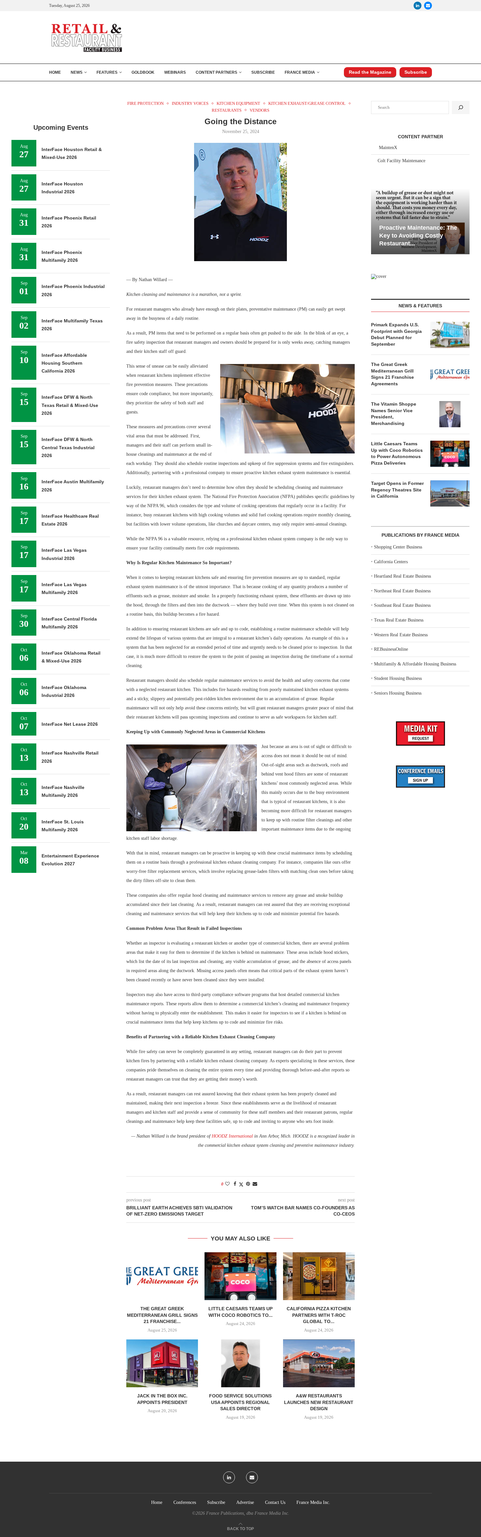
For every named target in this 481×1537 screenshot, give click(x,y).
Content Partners (216, 72)
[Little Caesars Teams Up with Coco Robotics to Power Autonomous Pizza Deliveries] (240, 1276)
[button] (377, 220)
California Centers (391, 561)
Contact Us (275, 1502)
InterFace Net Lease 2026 (70, 724)
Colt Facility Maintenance (401, 160)
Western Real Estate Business (401, 634)
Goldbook (143, 72)
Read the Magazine (370, 72)
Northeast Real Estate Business (402, 590)
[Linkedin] (417, 6)
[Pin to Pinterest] (248, 1184)
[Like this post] (227, 1184)
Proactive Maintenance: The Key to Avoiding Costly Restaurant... (418, 235)
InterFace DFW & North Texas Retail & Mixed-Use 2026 (70, 405)
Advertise (245, 1502)
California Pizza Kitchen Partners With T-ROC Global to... (319, 1315)
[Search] (461, 107)
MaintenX (388, 147)
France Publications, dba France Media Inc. (247, 1513)
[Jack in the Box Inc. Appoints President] (162, 1363)
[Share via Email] (255, 1184)
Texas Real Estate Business (398, 620)
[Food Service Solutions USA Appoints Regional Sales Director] (240, 1363)
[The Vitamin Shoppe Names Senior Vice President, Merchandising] (450, 414)
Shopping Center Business (398, 547)
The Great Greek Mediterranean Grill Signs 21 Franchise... (162, 1315)
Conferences (184, 1502)
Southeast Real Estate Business (402, 605)
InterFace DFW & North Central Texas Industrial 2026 (68, 447)
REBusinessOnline (391, 649)
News (76, 72)
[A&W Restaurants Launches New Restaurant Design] (319, 1363)
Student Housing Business (398, 678)
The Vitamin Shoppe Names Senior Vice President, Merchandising (393, 413)
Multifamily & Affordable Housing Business (415, 664)
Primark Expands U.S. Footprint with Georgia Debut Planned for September (396, 334)
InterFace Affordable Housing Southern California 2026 (64, 363)
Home (55, 72)
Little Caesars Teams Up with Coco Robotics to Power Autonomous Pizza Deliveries (397, 453)
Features (107, 72)
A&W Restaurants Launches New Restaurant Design (318, 1402)
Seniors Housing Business (397, 693)
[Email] (428, 6)
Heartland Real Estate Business (402, 576)
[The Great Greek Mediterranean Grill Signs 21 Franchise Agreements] (162, 1276)
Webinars (175, 72)
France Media (300, 72)
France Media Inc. (313, 1502)
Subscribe (263, 72)
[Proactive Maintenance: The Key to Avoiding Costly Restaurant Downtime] (420, 221)
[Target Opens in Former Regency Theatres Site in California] (450, 493)
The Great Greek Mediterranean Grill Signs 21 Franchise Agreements (392, 374)
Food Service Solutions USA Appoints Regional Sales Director (240, 1402)
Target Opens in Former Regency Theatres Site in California (397, 490)
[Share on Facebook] (235, 1184)
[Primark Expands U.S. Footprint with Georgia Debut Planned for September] (450, 335)
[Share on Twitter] (241, 1184)
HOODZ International (232, 1136)
